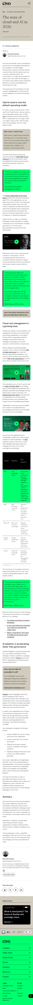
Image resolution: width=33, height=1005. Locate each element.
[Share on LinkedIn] (21, 890)
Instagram (20, 986)
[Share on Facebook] (16, 890)
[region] (16, 508)
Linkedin (19, 988)
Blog (4, 12)
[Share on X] (10, 890)
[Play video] (16, 242)
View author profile (9, 874)
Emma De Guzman (13, 54)
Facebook (20, 993)
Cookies (5, 996)
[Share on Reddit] (5, 890)
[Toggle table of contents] (30, 996)
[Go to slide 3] (28, 907)
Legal (4, 988)
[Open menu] (28, 3)
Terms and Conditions (9, 991)
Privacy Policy (6, 993)
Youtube (19, 996)
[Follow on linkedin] (4, 871)
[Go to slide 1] (23, 907)
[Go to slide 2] (26, 907)
